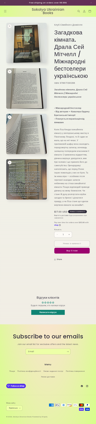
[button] (5, 11)
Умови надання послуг (53, 371)
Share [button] (59, 259)
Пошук (12, 371)
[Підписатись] (67, 352)
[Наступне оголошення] (91, 2)
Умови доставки (48, 376)
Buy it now (72, 250)
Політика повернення (75, 371)
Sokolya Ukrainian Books (22, 417)
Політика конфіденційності (29, 371)
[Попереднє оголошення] (5, 2)
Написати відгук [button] (48, 312)
